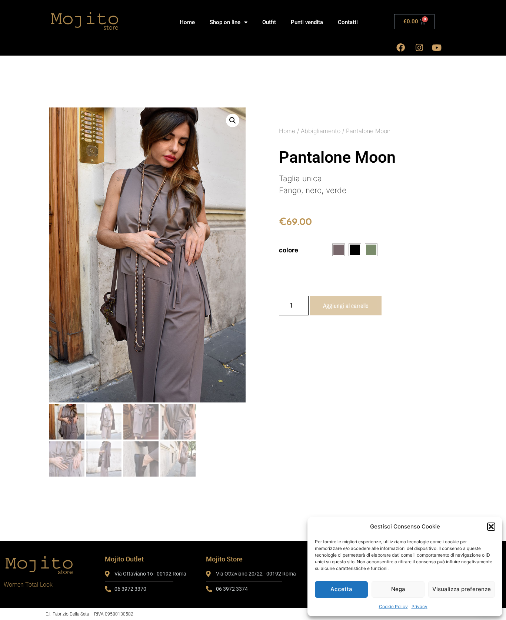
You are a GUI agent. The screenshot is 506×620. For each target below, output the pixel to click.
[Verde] (371, 250)
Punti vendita (307, 22)
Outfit (269, 22)
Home (187, 22)
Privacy (419, 606)
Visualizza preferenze (461, 589)
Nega (398, 589)
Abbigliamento (320, 131)
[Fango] (338, 250)
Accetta (341, 589)
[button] (491, 526)
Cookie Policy (393, 606)
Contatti (348, 22)
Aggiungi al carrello (346, 305)
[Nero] (355, 250)
